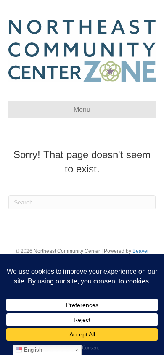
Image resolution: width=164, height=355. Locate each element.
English (32, 350)
